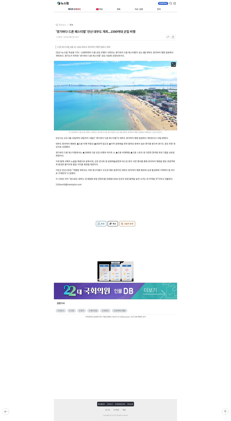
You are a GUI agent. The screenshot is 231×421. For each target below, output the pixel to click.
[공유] (173, 37)
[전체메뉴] (175, 3)
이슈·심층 (139, 9)
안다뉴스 (110, 404)
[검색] (170, 3)
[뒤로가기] (6, 411)
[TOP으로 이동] (225, 411)
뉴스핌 (63, 3)
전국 (159, 9)
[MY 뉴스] (163, 3)
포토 (119, 9)
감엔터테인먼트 (120, 404)
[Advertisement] (115, 339)
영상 (101, 9)
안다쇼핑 (130, 404)
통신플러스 (101, 404)
